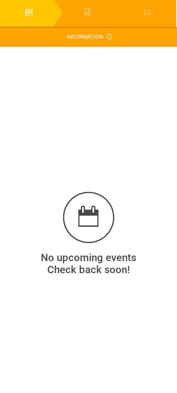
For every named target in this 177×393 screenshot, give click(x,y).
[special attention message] (106, 37)
